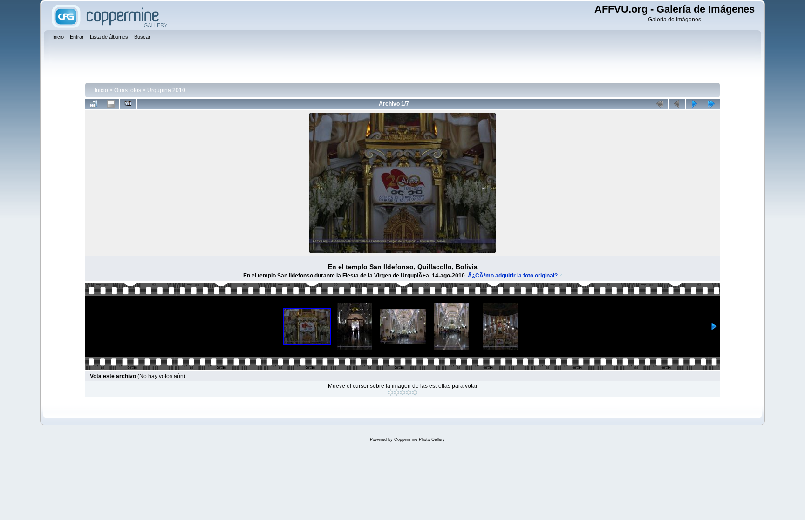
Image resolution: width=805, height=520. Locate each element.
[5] (415, 392)
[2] (397, 392)
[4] (409, 392)
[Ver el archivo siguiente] (694, 104)
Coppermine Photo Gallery (419, 439)
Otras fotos (127, 90)
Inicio (101, 90)
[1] (391, 392)
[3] (403, 392)
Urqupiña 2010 (166, 90)
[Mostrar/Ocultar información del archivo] (110, 104)
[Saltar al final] (711, 104)
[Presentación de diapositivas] (128, 104)
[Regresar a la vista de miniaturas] (93, 104)
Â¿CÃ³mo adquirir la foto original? (513, 275)
